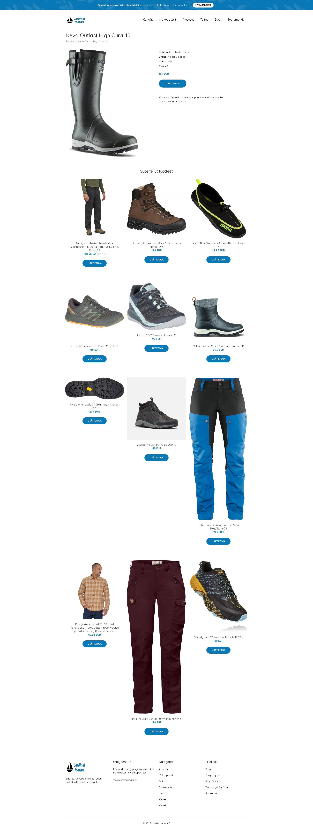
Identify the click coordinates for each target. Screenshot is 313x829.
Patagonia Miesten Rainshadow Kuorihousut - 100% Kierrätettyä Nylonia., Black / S (94, 247)
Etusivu (70, 41)
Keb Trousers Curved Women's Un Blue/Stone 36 (218, 526)
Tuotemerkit (236, 19)
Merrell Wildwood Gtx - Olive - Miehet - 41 (95, 346)
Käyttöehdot (212, 781)
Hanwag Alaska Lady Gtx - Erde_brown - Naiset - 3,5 (156, 245)
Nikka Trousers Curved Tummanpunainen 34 (156, 718)
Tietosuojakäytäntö (216, 787)
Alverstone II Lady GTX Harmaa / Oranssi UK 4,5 (94, 406)
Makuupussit (167, 19)
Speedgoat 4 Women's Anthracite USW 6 (218, 637)
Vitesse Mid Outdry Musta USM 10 (156, 444)
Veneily (163, 805)
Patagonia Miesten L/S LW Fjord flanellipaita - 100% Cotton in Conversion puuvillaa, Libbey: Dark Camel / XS (94, 628)
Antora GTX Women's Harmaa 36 (156, 335)
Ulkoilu (177, 52)
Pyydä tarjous (203, 5)
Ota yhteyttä (212, 775)
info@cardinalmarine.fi (125, 779)
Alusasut (188, 19)
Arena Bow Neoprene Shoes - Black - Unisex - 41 (218, 245)
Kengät (148, 19)
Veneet (163, 799)
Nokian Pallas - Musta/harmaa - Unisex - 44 (218, 346)
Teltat (204, 19)
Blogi (217, 19)
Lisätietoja (173, 83)
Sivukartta (211, 793)
